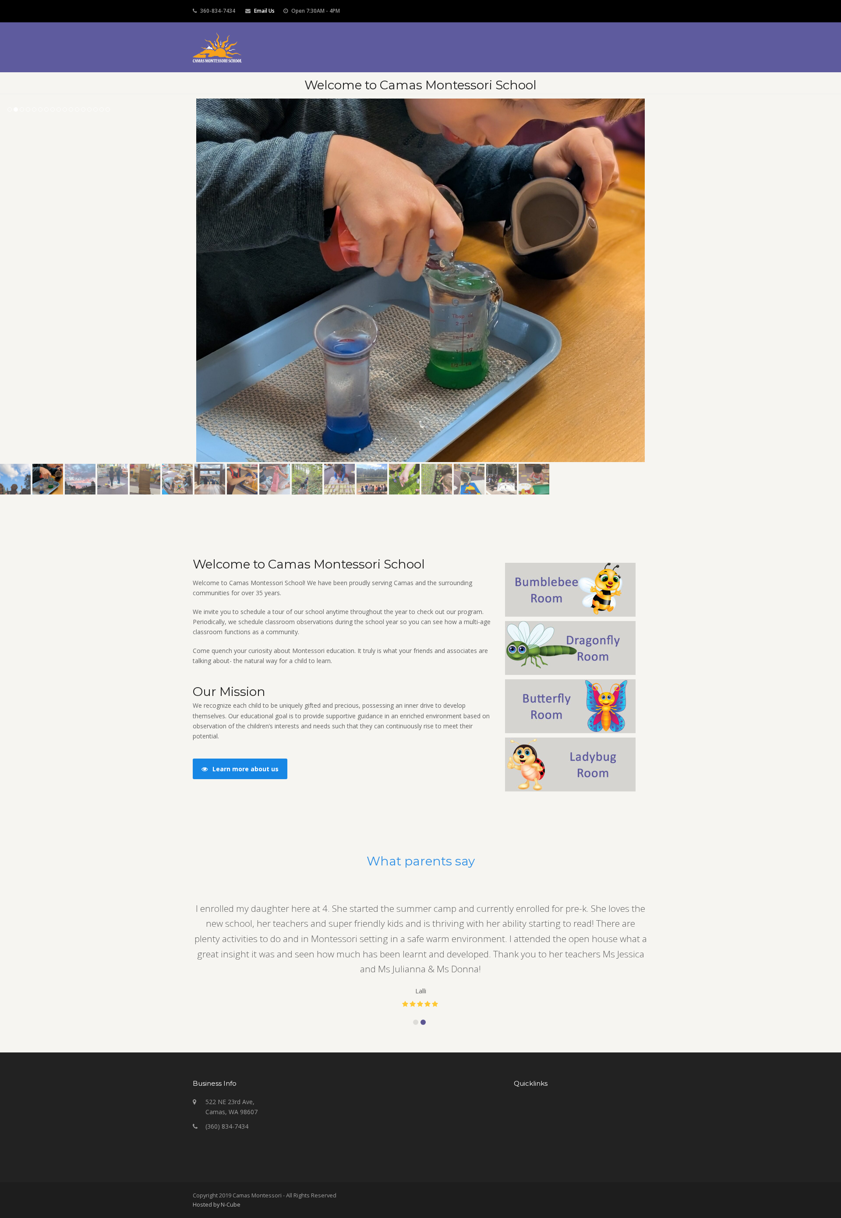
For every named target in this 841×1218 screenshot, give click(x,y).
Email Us (264, 10)
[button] (7, 280)
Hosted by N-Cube (216, 1204)
